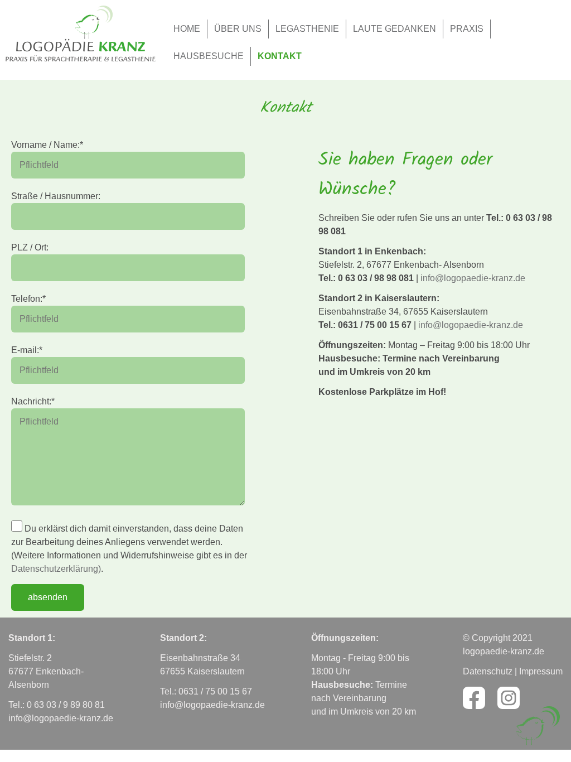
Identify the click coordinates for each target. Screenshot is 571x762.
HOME (186, 28)
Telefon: (28, 298)
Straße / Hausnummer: (55, 196)
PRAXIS (466, 28)
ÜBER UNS (238, 28)
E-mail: (26, 350)
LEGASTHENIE (307, 28)
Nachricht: (33, 401)
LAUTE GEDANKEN (394, 28)
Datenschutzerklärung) (56, 568)
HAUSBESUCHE (208, 56)
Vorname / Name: (47, 144)
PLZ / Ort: (30, 247)
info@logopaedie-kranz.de (472, 278)
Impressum (541, 671)
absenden (47, 597)
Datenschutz (487, 671)
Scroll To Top (537, 725)
